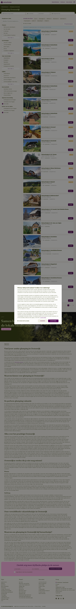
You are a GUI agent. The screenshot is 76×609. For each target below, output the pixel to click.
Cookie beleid (43, 317)
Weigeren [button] (42, 320)
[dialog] (38, 304)
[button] (23, 321)
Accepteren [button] (53, 320)
